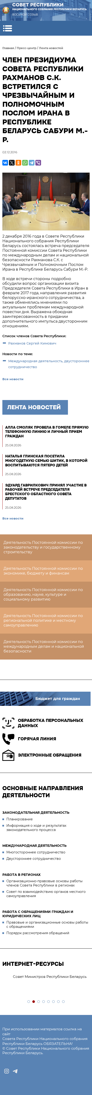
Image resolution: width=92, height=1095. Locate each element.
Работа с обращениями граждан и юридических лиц (37, 914)
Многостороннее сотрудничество (35, 852)
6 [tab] (53, 1002)
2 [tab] (34, 1002)
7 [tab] (58, 1002)
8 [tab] (63, 1002)
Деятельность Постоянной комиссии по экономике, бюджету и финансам (43, 570)
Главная (8, 48)
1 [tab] (29, 1002)
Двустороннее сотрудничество (33, 858)
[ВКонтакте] (5, 163)
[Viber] (38, 163)
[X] (12, 163)
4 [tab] (43, 1002)
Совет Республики (49, 6)
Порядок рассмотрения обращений (37, 933)
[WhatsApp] (25, 163)
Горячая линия (37, 738)
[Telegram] (31, 163)
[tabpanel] (46, 976)
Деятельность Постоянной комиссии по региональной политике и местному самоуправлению (43, 620)
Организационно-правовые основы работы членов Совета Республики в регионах (44, 883)
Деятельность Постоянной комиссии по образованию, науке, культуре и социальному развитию (43, 594)
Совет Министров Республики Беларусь (41, 976)
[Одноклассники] (18, 163)
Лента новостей (51, 48)
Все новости (12, 379)
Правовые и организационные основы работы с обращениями (47, 924)
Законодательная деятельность (35, 812)
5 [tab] (48, 1002)
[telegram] (15, 1071)
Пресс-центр (26, 48)
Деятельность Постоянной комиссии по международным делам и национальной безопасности (44, 646)
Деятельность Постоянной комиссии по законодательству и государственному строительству (43, 547)
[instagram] (6, 1071)
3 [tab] (39, 1002)
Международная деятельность (34, 846)
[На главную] (5, 10)
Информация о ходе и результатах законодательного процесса (36, 827)
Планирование (19, 819)
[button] (7, 28)
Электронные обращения (49, 755)
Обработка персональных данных (50, 723)
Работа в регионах (21, 875)
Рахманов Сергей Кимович (32, 343)
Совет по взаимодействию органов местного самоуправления (46, 894)
